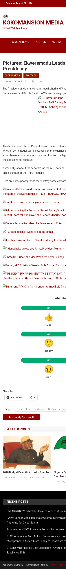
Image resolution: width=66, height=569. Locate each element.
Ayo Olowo (38, 81)
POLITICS (40, 41)
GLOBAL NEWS (20, 41)
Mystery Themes (57, 565)
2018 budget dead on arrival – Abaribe (26, 472)
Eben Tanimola (37, 477)
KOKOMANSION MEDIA (33, 22)
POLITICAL (31, 75)
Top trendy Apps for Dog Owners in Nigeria (24, 417)
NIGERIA (56, 41)
